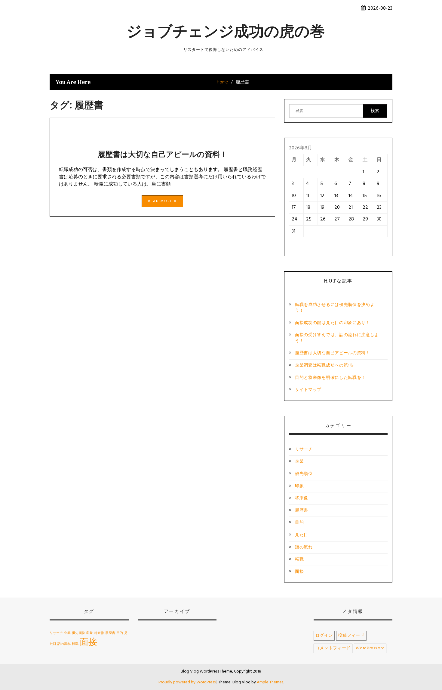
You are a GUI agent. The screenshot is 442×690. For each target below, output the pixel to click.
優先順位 (304, 473)
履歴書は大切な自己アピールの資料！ (162, 154)
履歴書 (301, 510)
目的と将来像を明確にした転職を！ (330, 377)
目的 (299, 522)
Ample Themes (270, 682)
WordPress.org (370, 648)
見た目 (301, 535)
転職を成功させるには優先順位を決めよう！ (335, 307)
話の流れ (304, 547)
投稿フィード (351, 635)
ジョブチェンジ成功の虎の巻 (226, 31)
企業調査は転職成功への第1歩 (324, 365)
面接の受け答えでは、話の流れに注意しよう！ (337, 338)
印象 (299, 486)
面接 (299, 571)
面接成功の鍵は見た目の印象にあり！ (332, 323)
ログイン (324, 635)
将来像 (301, 498)
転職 (299, 559)
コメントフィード (333, 648)
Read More (161, 201)
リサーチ (304, 449)
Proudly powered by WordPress (187, 682)
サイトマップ (308, 389)
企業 (299, 461)
